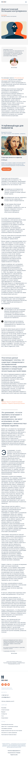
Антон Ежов (4, 15)
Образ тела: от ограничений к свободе (9, 726)
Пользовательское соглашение (14, 752)
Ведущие (3, 711)
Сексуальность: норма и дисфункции (9, 732)
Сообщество (4, 713)
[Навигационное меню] (26, 2)
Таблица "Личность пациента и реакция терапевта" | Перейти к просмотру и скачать (13, 402)
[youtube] (8, 684)
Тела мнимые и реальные (6, 728)
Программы (3, 707)
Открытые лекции (5, 709)
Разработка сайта (14, 754)
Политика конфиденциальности (14, 750)
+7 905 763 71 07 (5, 695)
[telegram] (2, 684)
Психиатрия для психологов (7, 724)
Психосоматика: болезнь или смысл (8, 734)
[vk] (5, 684)
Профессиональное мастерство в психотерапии (11, 730)
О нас (2, 715)
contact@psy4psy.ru (5, 697)
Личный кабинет (4, 717)
